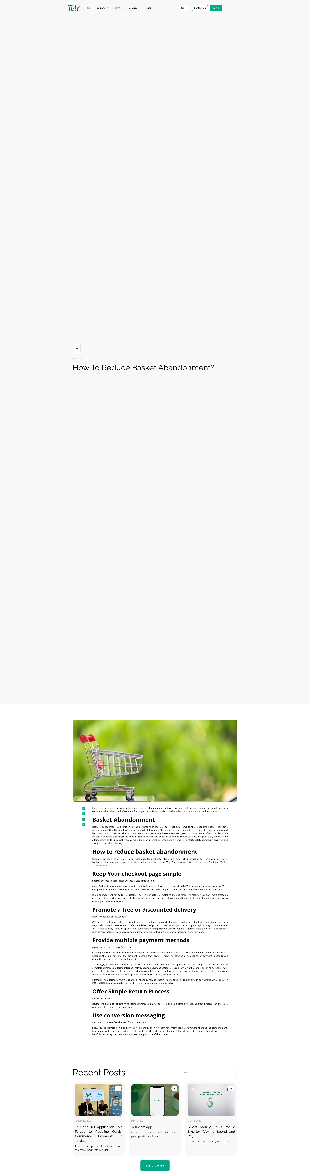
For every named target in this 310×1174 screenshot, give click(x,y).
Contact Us (200, 7)
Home (88, 7)
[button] (102, 8)
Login (216, 7)
